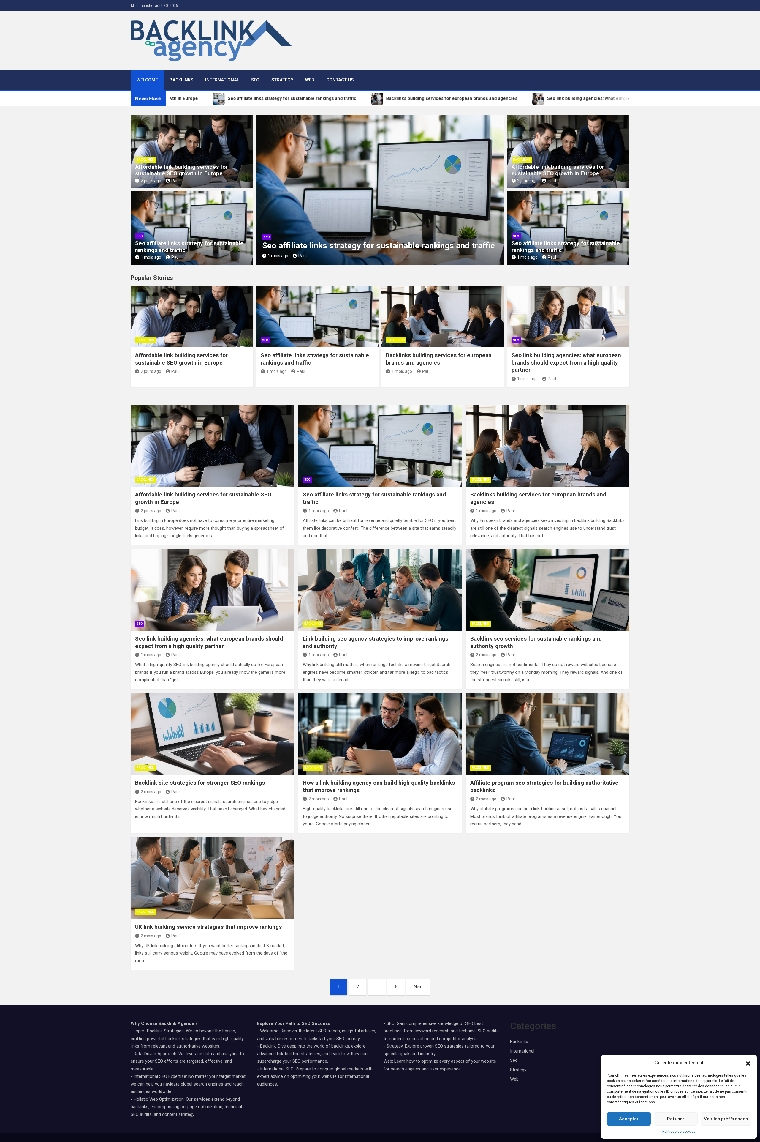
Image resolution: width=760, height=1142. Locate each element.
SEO (255, 80)
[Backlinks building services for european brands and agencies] (547, 446)
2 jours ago (151, 180)
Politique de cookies (679, 1132)
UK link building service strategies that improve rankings (208, 926)
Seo (140, 236)
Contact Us (340, 80)
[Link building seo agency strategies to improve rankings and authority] (380, 590)
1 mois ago (151, 257)
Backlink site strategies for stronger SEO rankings (200, 782)
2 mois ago (486, 654)
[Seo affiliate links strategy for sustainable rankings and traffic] (380, 446)
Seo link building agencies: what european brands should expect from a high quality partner (566, 362)
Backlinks (181, 80)
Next (418, 986)
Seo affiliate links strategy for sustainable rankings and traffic (189, 246)
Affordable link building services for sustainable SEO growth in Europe (181, 170)
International (222, 80)
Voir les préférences (726, 1119)
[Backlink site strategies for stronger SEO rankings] (212, 734)
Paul (175, 180)
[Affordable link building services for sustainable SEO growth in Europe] (212, 446)
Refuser (675, 1119)
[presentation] (260, 191)
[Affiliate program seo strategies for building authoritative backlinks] (547, 734)
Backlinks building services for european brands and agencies (439, 359)
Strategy (282, 80)
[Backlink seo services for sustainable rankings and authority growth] (547, 590)
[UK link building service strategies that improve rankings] (212, 878)
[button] (748, 1063)
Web (309, 80)
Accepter (629, 1119)
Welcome (147, 80)
